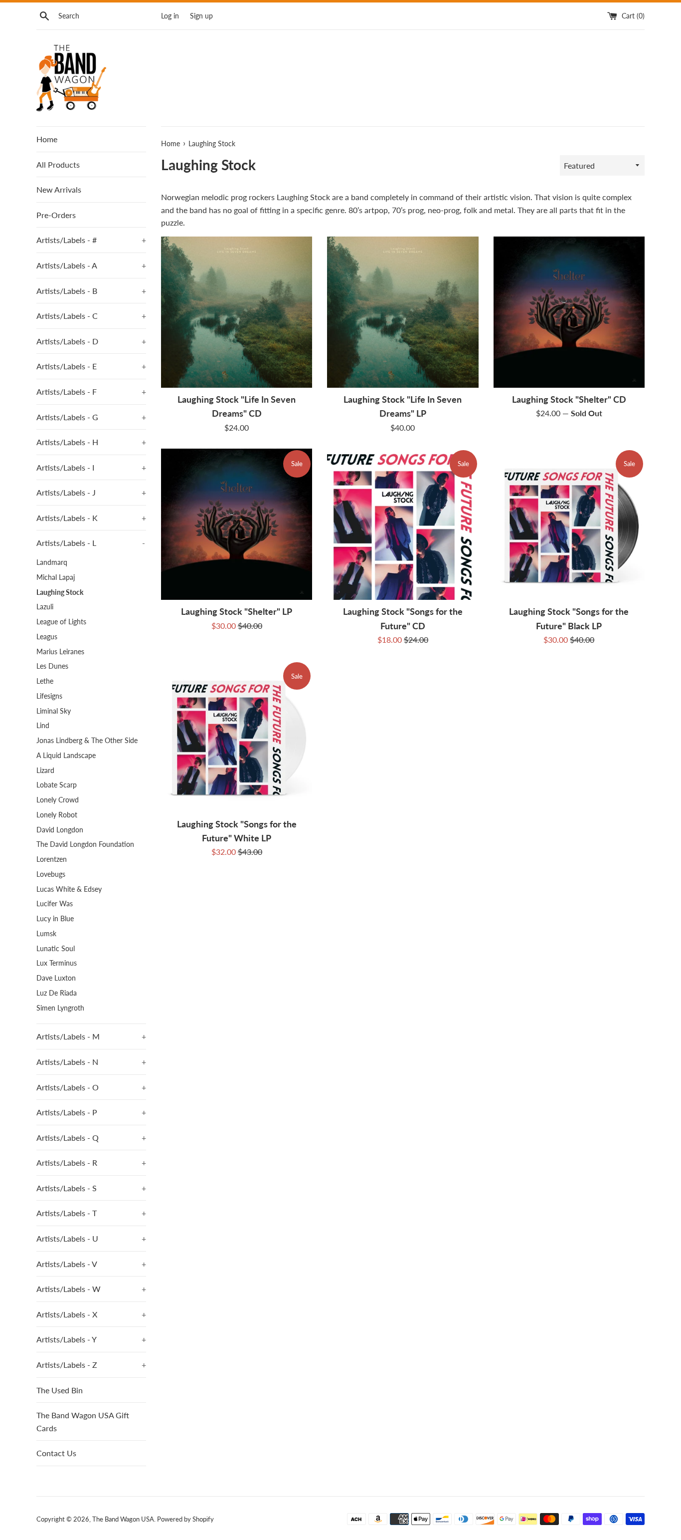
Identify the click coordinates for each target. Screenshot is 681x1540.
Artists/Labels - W (91, 1288)
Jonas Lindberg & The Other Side (87, 741)
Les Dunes (52, 666)
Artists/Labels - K (91, 517)
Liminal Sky (53, 711)
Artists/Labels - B (91, 290)
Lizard (45, 770)
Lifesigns (49, 696)
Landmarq (51, 562)
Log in (170, 15)
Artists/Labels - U (91, 1238)
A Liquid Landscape (66, 756)
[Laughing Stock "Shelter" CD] (569, 312)
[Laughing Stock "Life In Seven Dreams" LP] (402, 312)
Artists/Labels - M (91, 1036)
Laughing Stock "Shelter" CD (569, 399)
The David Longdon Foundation (85, 844)
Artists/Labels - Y (91, 1339)
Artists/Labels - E (91, 366)
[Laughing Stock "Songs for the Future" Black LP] (569, 524)
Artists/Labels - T (91, 1213)
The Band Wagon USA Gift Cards (82, 1421)
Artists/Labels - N (91, 1061)
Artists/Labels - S (91, 1188)
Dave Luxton (56, 978)
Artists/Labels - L (90, 542)
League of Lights (61, 622)
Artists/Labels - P (91, 1112)
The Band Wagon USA (123, 1519)
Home (46, 139)
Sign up (201, 15)
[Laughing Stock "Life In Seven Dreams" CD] (236, 312)
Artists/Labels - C (91, 315)
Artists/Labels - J (91, 492)
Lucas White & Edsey (69, 889)
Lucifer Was (54, 904)
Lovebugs (50, 874)
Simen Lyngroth (60, 1008)
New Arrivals (58, 189)
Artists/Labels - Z (91, 1364)
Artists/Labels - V (91, 1264)
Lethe (44, 681)
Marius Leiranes (60, 652)
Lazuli (44, 607)
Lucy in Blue (55, 919)
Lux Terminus (56, 963)
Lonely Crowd (57, 800)
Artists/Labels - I (91, 467)
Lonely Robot (56, 815)
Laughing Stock (59, 592)
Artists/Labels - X (91, 1314)
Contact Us (56, 1453)
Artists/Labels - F (91, 391)
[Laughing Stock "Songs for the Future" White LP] (236, 736)
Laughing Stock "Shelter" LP (236, 611)
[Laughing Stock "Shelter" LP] (236, 524)
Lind (42, 726)
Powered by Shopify (185, 1519)
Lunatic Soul (55, 949)
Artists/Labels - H (91, 442)
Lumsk (46, 934)
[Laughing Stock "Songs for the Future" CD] (402, 524)
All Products (58, 164)
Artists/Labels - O (91, 1087)
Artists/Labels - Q (91, 1137)
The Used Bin (59, 1390)
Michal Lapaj (55, 577)
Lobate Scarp (56, 785)
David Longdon (59, 830)
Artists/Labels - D (91, 341)
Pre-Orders (56, 215)
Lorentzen (51, 859)
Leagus (46, 637)
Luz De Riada (56, 993)
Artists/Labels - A (91, 265)
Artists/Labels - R (91, 1162)
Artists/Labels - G (91, 417)
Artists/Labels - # (91, 240)
